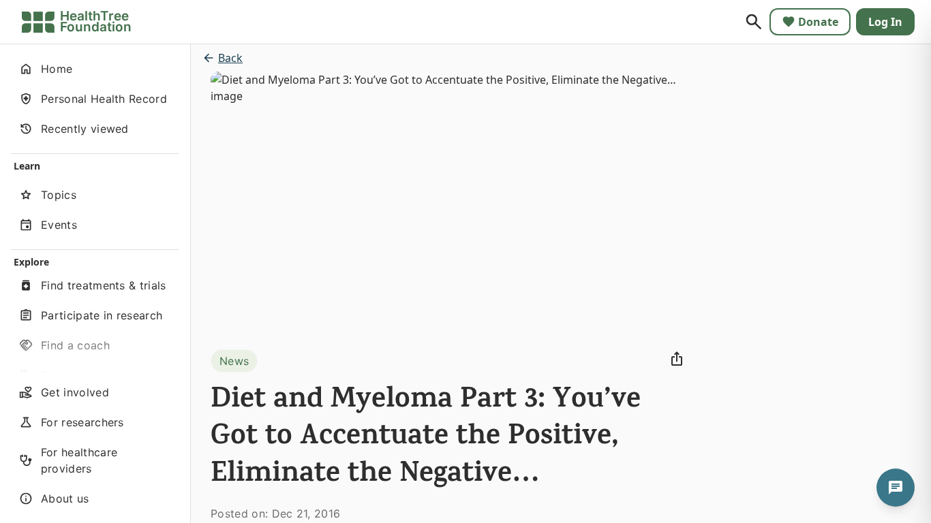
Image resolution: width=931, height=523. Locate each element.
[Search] (754, 22)
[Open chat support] (895, 488)
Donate (818, 21)
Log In (885, 21)
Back (230, 57)
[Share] (677, 359)
